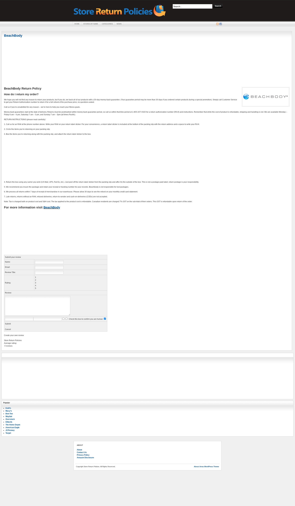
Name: (7, 262)
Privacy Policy (83, 455)
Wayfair (9, 416)
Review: (8, 293)
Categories (107, 24)
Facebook (220, 24)
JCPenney (10, 430)
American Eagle (13, 427)
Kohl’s (8, 408)
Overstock (10, 419)
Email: (7, 267)
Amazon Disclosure (85, 458)
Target (8, 433)
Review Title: (10, 272)
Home (76, 24)
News (119, 24)
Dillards (9, 422)
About (79, 450)
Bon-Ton (9, 414)
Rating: (8, 283)
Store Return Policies (120, 10)
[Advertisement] (147, 62)
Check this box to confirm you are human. (85, 319)
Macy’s (9, 411)
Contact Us (82, 452)
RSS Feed (217, 24)
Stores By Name (90, 24)
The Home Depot (13, 425)
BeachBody (13, 35)
